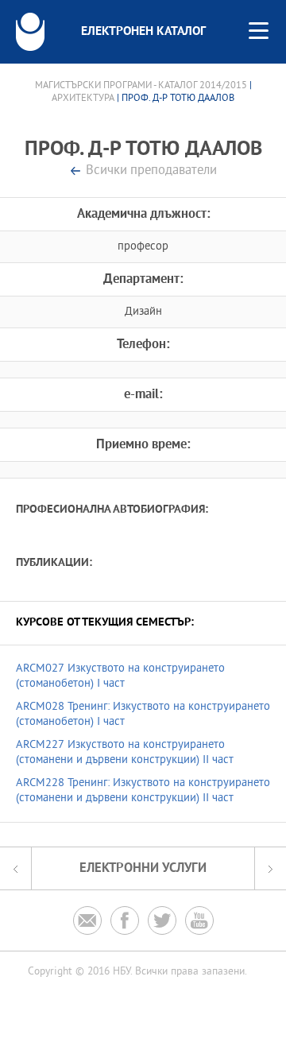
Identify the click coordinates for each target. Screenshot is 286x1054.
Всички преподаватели (151, 171)
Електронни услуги (143, 868)
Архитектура (83, 98)
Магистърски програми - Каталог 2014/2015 (141, 85)
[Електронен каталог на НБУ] (30, 32)
